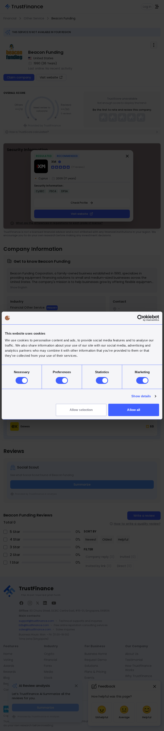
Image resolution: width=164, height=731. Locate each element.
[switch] (62, 380)
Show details (141, 396)
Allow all (133, 410)
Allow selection (81, 410)
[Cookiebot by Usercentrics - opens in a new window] (140, 318)
